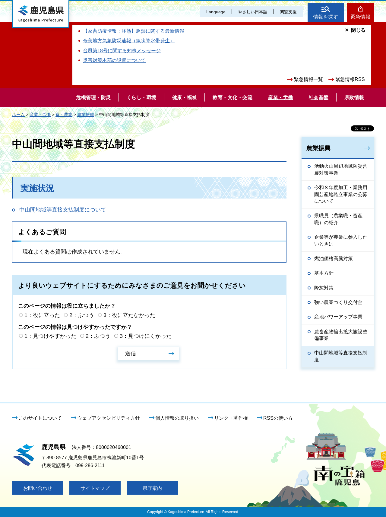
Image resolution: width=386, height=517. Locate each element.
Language (216, 11)
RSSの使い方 (278, 418)
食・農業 (63, 114)
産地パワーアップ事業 (338, 316)
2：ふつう (81, 315)
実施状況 (37, 188)
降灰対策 (324, 287)
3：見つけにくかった (146, 336)
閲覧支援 (288, 11)
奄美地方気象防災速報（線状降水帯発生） (129, 40)
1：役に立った (42, 315)
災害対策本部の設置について (114, 60)
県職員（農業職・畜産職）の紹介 (338, 219)
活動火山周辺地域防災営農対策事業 (340, 169)
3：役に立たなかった (129, 315)
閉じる (358, 30)
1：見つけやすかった (50, 336)
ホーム (18, 114)
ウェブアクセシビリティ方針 (108, 418)
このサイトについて (40, 418)
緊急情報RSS (350, 79)
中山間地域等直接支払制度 (340, 356)
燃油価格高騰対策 (333, 258)
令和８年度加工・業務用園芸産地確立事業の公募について (340, 194)
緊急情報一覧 (308, 79)
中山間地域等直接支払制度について (62, 210)
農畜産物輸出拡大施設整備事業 (340, 335)
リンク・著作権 (231, 418)
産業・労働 (40, 114)
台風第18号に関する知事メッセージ (122, 50)
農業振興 (85, 114)
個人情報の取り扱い (177, 418)
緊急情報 (360, 16)
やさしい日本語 (252, 11)
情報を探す (325, 16)
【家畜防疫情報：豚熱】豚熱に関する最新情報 (133, 31)
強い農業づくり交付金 (338, 302)
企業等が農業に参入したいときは (340, 240)
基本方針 (324, 273)
